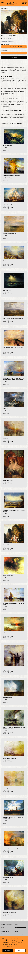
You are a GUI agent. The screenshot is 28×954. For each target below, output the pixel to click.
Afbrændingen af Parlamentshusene (11, 175)
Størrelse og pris (5, 44)
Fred (4, 668)
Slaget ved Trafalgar (8, 204)
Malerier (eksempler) (19, 934)
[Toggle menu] (2, 3)
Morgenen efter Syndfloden (9, 912)
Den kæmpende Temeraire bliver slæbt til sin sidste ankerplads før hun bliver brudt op (13, 379)
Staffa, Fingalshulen (7, 697)
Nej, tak (20, 950)
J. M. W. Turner (4, 8)
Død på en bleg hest (8, 575)
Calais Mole (5, 408)
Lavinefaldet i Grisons (8, 877)
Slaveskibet (5, 438)
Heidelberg (5, 260)
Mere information (7, 946)
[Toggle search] (23, 3)
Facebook (3, 936)
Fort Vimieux (6, 632)
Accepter (7, 950)
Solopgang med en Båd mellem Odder (12, 788)
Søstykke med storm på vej (9, 233)
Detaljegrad (4, 50)
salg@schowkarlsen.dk (20, 927)
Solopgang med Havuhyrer (9, 758)
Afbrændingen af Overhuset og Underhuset (13, 848)
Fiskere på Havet (7, 290)
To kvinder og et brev (8, 480)
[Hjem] (12, 3)
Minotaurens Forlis (7, 145)
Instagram (3, 933)
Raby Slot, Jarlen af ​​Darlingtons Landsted (13, 318)
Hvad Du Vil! (6, 545)
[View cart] (25, 3)
